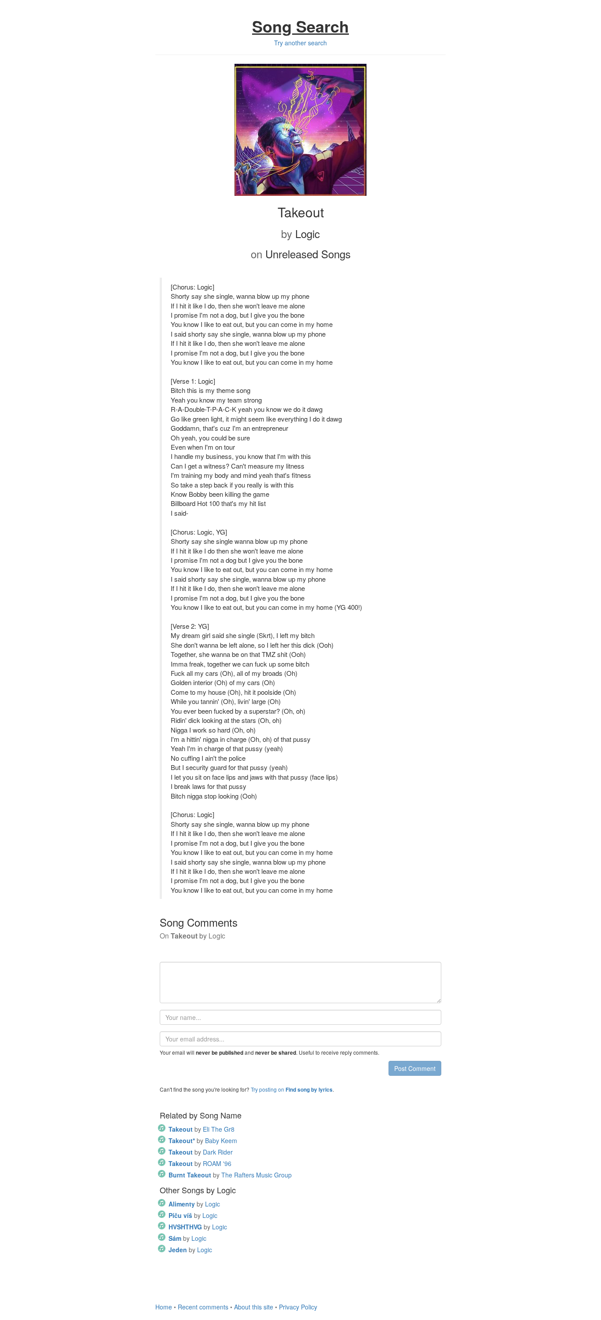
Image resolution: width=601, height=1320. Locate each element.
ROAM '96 (200, 1163)
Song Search (300, 26)
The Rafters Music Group (230, 1174)
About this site (253, 1306)
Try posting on (292, 1089)
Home (163, 1306)
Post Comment (415, 1068)
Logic (194, 1203)
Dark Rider (201, 1152)
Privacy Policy (298, 1306)
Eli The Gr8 (202, 1129)
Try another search (300, 42)
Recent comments (203, 1306)
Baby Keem (203, 1140)
